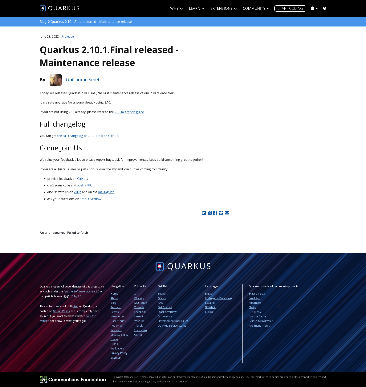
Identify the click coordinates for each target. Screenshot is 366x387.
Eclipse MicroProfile (261, 321)
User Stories (118, 321)
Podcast (116, 307)
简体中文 (210, 307)
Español (210, 302)
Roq (75, 306)
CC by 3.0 (75, 296)
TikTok (138, 325)
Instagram (140, 330)
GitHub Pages (61, 311)
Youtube (139, 321)
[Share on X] (209, 213)
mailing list (106, 192)
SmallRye (254, 298)
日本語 (209, 312)
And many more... (259, 325)
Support (163, 293)
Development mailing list (173, 321)
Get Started (165, 307)
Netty (252, 307)
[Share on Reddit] (221, 213)
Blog (43, 21)
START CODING (290, 8)
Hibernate (255, 302)
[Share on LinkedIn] (204, 213)
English (209, 293)
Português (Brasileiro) (218, 298)
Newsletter (117, 316)
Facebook (140, 312)
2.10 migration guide (129, 112)
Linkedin (139, 316)
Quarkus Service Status (172, 325)
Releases (116, 330)
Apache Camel (257, 316)
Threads (139, 307)
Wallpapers (117, 348)
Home (114, 293)
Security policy (119, 334)
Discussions (165, 316)
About (114, 298)
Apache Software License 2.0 (81, 291)
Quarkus (130, 377)
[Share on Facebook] (215, 213)
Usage (114, 339)
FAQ (160, 302)
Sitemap (116, 357)
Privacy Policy (119, 353)
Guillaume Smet (83, 79)
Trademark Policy (217, 377)
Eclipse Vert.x (257, 293)
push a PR (84, 185)
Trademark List (240, 377)
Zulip (77, 192)
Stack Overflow (90, 199)
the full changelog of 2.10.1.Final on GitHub (87, 136)
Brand (114, 344)
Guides (162, 298)
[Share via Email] (226, 213)
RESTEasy (255, 312)
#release (67, 36)
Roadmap (117, 325)
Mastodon (140, 302)
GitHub (82, 179)
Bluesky (139, 298)
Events (115, 312)
